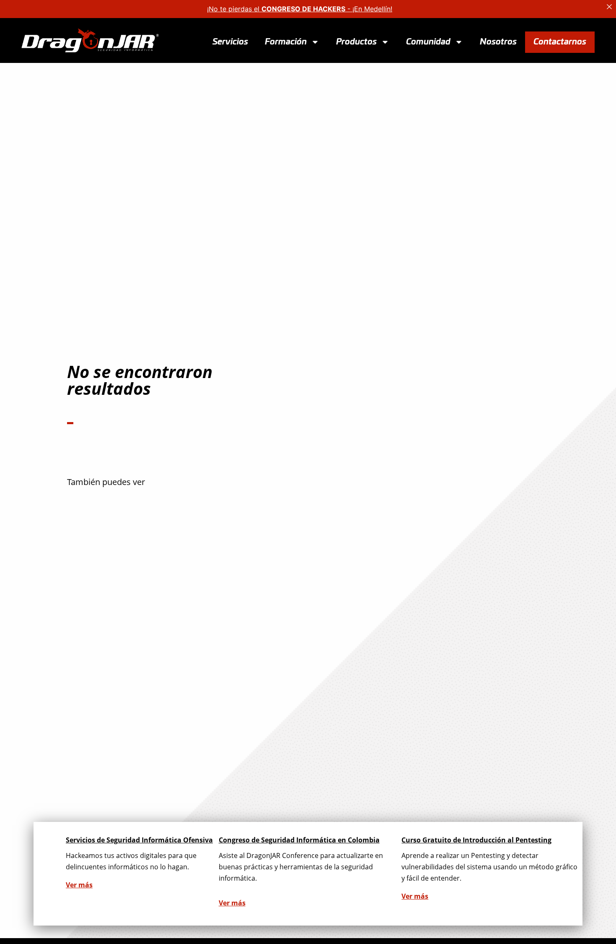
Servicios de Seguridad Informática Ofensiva (139, 840)
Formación (286, 41)
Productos (356, 41)
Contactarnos (559, 41)
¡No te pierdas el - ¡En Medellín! (299, 9)
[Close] (609, 6)
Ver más (79, 884)
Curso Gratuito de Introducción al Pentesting (476, 840)
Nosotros (498, 41)
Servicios (230, 41)
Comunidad (428, 41)
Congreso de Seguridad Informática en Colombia (299, 840)
